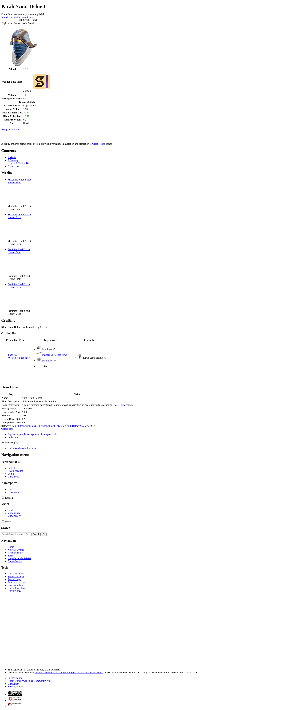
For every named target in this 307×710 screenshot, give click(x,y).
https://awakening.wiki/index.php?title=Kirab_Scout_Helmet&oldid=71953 (56, 426)
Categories (6, 428)
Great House (98, 143)
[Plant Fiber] (39, 360)
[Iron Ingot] (39, 349)
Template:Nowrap (11, 129)
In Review (13, 437)
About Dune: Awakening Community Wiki (29, 680)
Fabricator (13, 354)
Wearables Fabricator (18, 357)
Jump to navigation (10, 17)
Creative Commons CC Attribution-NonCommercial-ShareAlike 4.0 (69, 672)
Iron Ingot (47, 349)
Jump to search (28, 17)
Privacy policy (15, 678)
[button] (3, 498)
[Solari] (41, 90)
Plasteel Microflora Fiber (54, 354)
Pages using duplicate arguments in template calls (32, 434)
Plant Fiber (47, 360)
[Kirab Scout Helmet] (80, 357)
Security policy (15, 686)
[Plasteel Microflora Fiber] (39, 354)
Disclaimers (14, 683)
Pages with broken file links (22, 448)
